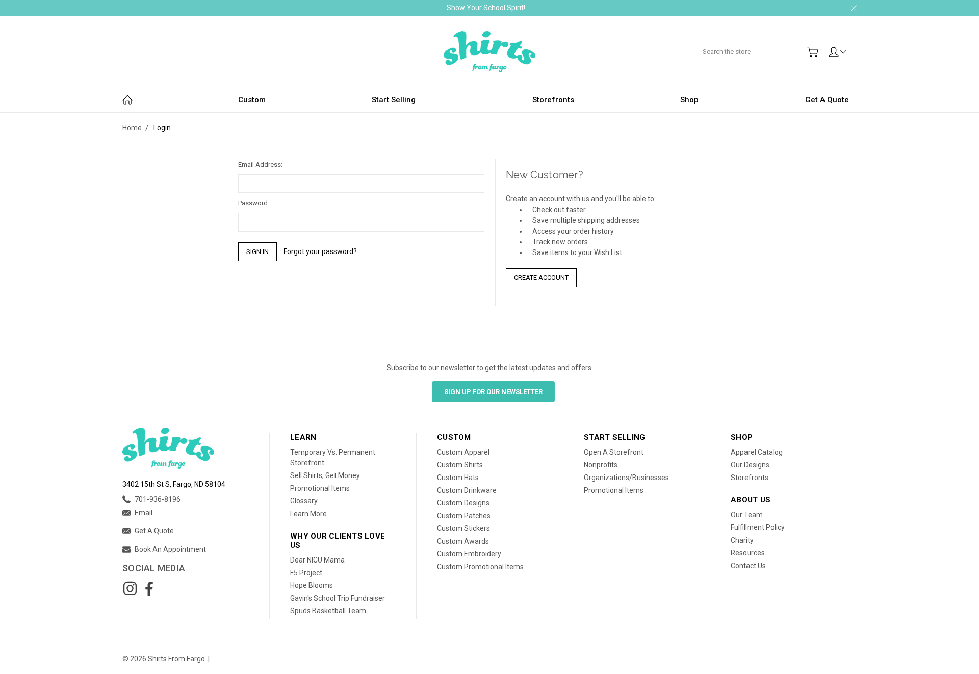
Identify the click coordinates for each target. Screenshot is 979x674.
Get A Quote (827, 99)
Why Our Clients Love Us (337, 540)
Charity (742, 540)
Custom (252, 99)
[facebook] (149, 588)
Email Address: (260, 164)
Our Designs (750, 465)
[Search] (791, 46)
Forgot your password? (320, 251)
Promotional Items (320, 488)
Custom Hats (458, 477)
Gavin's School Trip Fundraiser (337, 598)
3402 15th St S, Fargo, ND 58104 (173, 484)
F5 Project (306, 573)
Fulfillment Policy (758, 527)
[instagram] (130, 588)
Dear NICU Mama (317, 560)
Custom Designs (463, 503)
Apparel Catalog (757, 452)
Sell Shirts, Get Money (325, 475)
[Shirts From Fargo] (489, 51)
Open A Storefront (613, 452)
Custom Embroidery (469, 554)
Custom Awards (463, 541)
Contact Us (748, 565)
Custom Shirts (460, 465)
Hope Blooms (311, 585)
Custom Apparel (463, 452)
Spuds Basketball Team (328, 611)
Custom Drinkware (467, 490)
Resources (748, 553)
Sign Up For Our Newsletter (493, 392)
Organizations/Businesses (626, 477)
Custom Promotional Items (480, 567)
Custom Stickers (463, 528)
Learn (303, 437)
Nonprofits (600, 465)
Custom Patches (464, 516)
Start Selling (394, 99)
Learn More (308, 514)
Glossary (304, 501)
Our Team (747, 515)
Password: (253, 203)
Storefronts (553, 99)
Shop (689, 99)
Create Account (541, 278)
